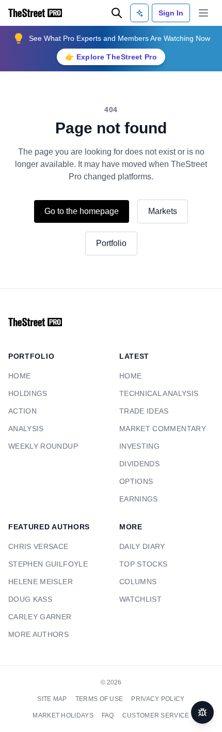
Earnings (137, 499)
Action (21, 411)
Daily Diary (140, 546)
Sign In (170, 12)
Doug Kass (28, 599)
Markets (167, 211)
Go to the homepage (79, 211)
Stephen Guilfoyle (44, 564)
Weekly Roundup (39, 446)
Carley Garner (37, 617)
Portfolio (111, 243)
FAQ (76, 715)
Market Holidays (184, 699)
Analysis (25, 428)
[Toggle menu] (203, 13)
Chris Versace (36, 546)
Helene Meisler (37, 581)
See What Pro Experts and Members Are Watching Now (119, 38)
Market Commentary (158, 428)
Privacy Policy (123, 699)
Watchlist (139, 599)
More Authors (35, 634)
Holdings (25, 393)
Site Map (23, 699)
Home (17, 376)
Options (134, 481)
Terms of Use (68, 699)
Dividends (137, 464)
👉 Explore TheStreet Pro (111, 56)
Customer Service (121, 715)
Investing (137, 446)
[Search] (116, 13)
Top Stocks (141, 564)
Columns (135, 581)
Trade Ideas (142, 411)
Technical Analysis (156, 393)
